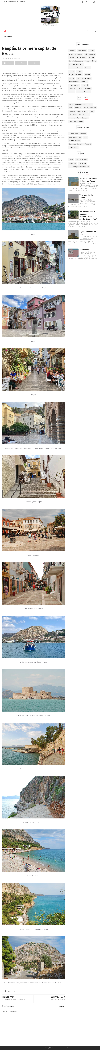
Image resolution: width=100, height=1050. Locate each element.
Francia (87, 68)
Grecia (79, 71)
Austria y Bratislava (75, 54)
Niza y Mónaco (74, 82)
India (70, 108)
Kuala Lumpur (82, 111)
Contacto (22, 1)
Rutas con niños (84, 31)
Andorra (91, 51)
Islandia (71, 78)
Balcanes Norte (89, 54)
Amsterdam (82, 51)
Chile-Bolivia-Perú (75, 137)
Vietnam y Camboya (76, 121)
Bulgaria (83, 58)
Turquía (71, 92)
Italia (78, 78)
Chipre (93, 61)
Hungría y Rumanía (75, 75)
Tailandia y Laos (82, 118)
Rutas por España (70, 31)
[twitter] (86, 2)
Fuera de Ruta (8, 37)
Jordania (72, 111)
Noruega (84, 82)
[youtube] (94, 2)
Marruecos (82, 163)
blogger (61, 1006)
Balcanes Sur (73, 58)
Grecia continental (15, 58)
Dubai (90, 104)
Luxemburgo (86, 78)
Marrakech (72, 163)
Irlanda (87, 75)
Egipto (71, 160)
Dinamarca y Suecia (76, 64)
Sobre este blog (13, 1)
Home (5, 1)
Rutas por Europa (15, 31)
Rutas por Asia (28, 31)
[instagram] (82, 2)
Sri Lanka (72, 118)
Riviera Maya (73, 147)
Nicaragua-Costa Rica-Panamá (80, 144)
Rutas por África (56, 31)
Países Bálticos (74, 85)
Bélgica (91, 58)
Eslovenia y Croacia (76, 68)
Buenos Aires (73, 134)
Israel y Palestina (90, 108)
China (71, 104)
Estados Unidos (74, 141)
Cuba (85, 137)
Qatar (91, 111)
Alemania (72, 51)
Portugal (85, 85)
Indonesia (78, 108)
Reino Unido (73, 88)
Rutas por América (42, 31)
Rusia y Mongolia (85, 88)
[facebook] (90, 2)
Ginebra (71, 71)
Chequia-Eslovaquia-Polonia (79, 61)
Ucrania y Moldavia (83, 92)
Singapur (86, 115)
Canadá (83, 134)
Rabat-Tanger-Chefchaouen (79, 167)
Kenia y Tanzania (81, 160)
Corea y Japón (80, 104)
